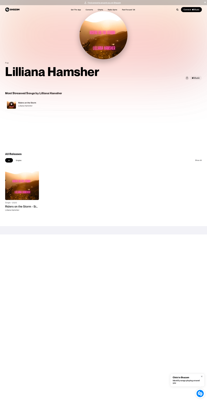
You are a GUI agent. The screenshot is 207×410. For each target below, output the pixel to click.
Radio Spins (112, 10)
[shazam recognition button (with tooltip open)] (200, 393)
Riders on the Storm (27, 103)
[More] (83, 104)
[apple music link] (196, 78)
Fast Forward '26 (128, 10)
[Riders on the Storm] (49, 104)
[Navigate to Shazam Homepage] (12, 10)
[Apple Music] (9, 214)
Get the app (76, 10)
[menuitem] (76, 9)
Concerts (89, 10)
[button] (205, 2)
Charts (100, 10)
